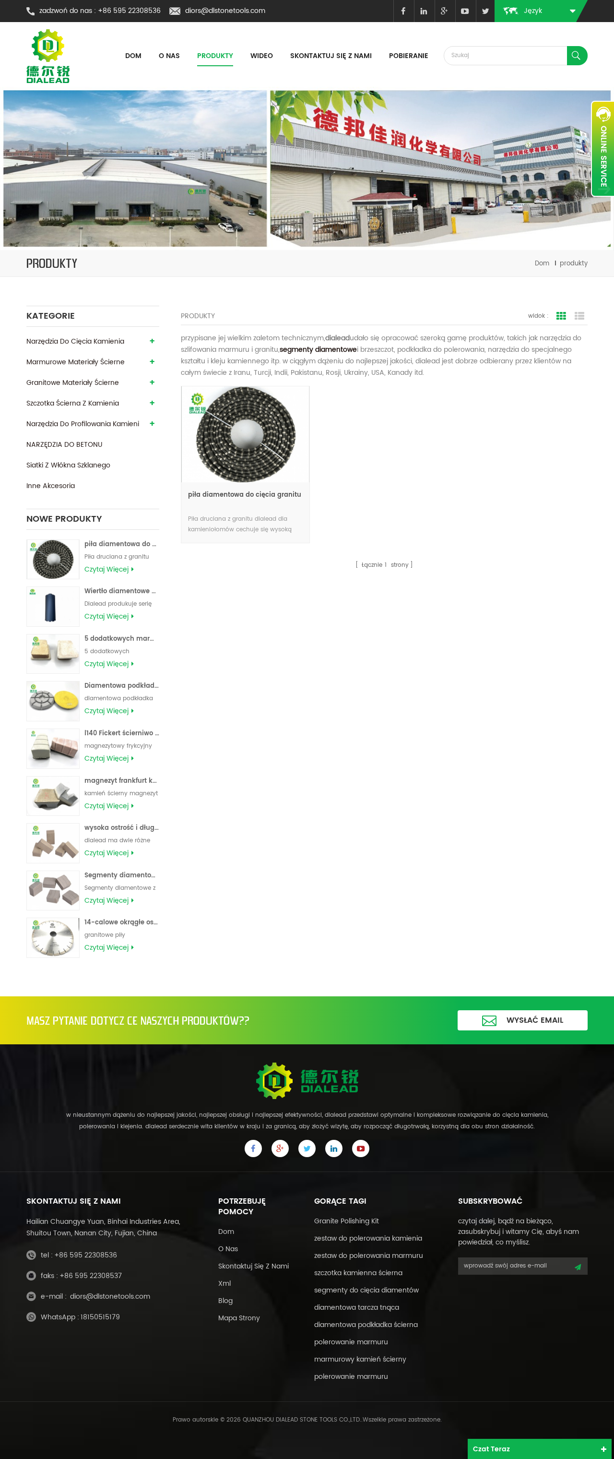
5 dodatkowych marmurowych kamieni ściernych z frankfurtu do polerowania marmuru (121, 639)
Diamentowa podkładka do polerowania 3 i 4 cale (121, 686)
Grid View (561, 316)
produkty (215, 55)
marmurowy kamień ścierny (360, 1359)
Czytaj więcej (106, 569)
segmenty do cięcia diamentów (366, 1290)
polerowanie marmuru (351, 1342)
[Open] (602, 149)
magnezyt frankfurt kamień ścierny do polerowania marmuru (121, 781)
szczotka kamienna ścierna (358, 1273)
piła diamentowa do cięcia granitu (121, 544)
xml (224, 1283)
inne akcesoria (50, 485)
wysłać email (535, 1020)
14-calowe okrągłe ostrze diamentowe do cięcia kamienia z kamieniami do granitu (121, 923)
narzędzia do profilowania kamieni (82, 424)
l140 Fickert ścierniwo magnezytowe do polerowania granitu (121, 734)
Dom (133, 55)
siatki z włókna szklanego (68, 465)
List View (579, 316)
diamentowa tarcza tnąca (356, 1307)
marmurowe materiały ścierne (75, 362)
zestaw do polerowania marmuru (368, 1255)
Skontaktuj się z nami (331, 55)
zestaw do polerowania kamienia (368, 1238)
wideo (261, 55)
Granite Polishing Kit (346, 1221)
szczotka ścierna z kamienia (72, 403)
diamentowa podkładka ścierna (366, 1324)
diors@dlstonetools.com (225, 10)
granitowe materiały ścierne (72, 382)
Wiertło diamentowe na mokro (121, 591)
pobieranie (408, 55)
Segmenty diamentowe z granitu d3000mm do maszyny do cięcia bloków (121, 876)
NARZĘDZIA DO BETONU (64, 444)
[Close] (602, 202)
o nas (228, 1249)
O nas (169, 55)
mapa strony (239, 1318)
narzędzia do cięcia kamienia (75, 341)
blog (225, 1300)
